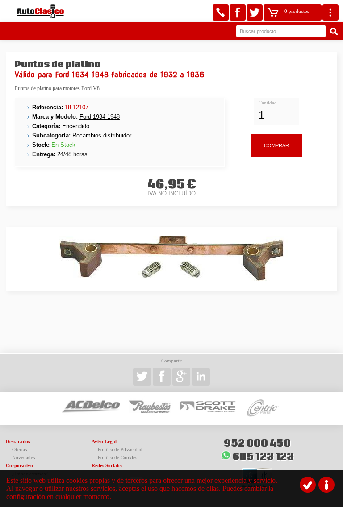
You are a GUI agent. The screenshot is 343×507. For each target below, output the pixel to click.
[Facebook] (238, 12)
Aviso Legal (104, 441)
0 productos (296, 11)
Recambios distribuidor (101, 135)
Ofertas (19, 449)
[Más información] (326, 485)
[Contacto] (221, 12)
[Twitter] (255, 12)
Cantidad (268, 102)
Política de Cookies (117, 457)
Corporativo (19, 465)
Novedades (23, 457)
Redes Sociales (107, 465)
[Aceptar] (308, 485)
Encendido (75, 126)
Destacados (18, 441)
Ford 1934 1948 (99, 116)
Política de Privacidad (120, 449)
